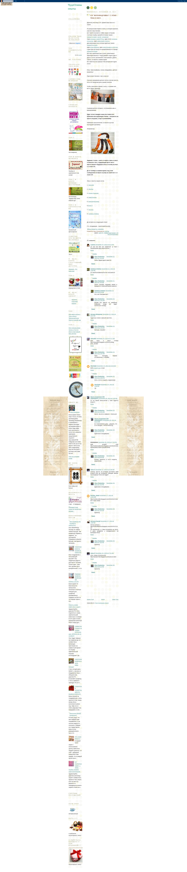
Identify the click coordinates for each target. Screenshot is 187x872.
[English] (70, 70)
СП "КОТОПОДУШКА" (112, 233)
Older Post (115, 599)
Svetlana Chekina (93, 214)
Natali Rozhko (92, 197)
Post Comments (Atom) (102, 603)
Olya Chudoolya (99, 256)
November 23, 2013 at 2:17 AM (105, 338)
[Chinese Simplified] (80, 74)
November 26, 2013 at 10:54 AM (104, 411)
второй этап (97, 368)
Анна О (90, 205)
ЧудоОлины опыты (75, 6)
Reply (92, 250)
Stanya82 (91, 185)
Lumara (92, 244)
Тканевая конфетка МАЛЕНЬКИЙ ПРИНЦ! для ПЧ (75, 577)
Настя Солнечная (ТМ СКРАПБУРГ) (97, 397)
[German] (75, 70)
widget (80, 55)
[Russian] (75, 72)
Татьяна (90, 209)
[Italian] (70, 72)
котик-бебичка (94, 47)
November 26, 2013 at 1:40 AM (108, 398)
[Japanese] (70, 74)
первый (89, 37)
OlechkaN (93, 366)
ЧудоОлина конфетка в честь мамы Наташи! (75, 663)
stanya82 (93, 338)
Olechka (90, 189)
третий (99, 37)
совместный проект (110, 233)
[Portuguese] (78, 72)
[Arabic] (77, 74)
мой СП (101, 233)
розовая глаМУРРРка (97, 39)
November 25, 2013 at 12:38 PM (104, 377)
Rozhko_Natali (94, 495)
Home (103, 599)
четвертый (105, 37)
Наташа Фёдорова (96, 314)
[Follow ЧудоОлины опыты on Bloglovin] (75, 44)
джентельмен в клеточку (110, 47)
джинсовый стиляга (103, 41)
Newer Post (90, 599)
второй (94, 37)
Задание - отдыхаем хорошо (75, 301)
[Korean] (72, 74)
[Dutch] (72, 72)
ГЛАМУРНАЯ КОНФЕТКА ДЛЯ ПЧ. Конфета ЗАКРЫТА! (75, 690)
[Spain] (78, 70)
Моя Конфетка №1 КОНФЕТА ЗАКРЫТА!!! (75, 523)
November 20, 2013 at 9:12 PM (105, 244)
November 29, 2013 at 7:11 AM (105, 553)
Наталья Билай (95, 521)
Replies (94, 254)
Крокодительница (93, 201)
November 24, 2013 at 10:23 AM (106, 366)
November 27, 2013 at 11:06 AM (105, 469)
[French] (72, 70)
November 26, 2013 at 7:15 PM (107, 442)
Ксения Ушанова (93, 193)
